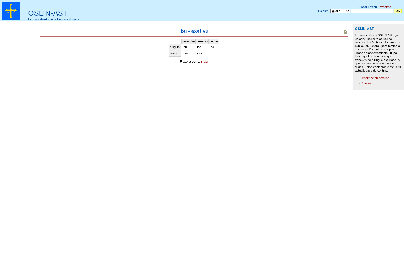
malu (204, 61)
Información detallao (375, 78)
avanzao (385, 7)
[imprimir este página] (346, 33)
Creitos (367, 83)
